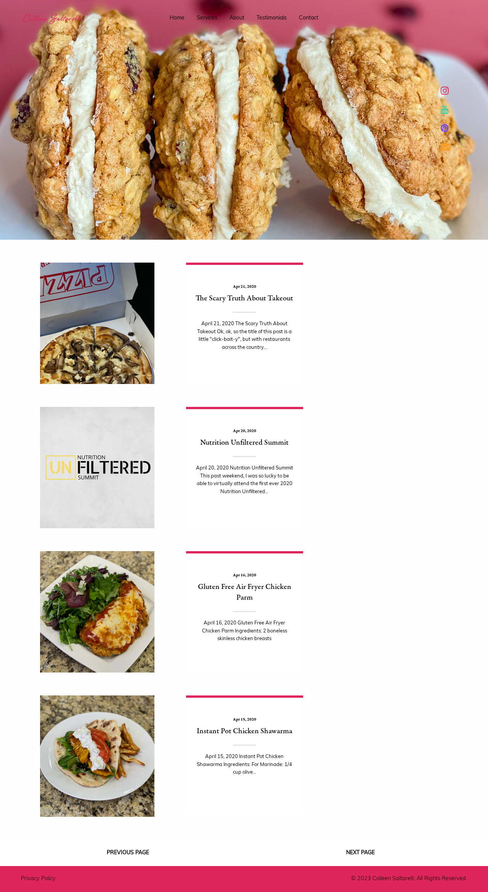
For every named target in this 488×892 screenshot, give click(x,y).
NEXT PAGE (360, 853)
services (207, 18)
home (177, 18)
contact (308, 18)
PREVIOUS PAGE (128, 853)
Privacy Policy (38, 879)
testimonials (272, 18)
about (237, 18)
